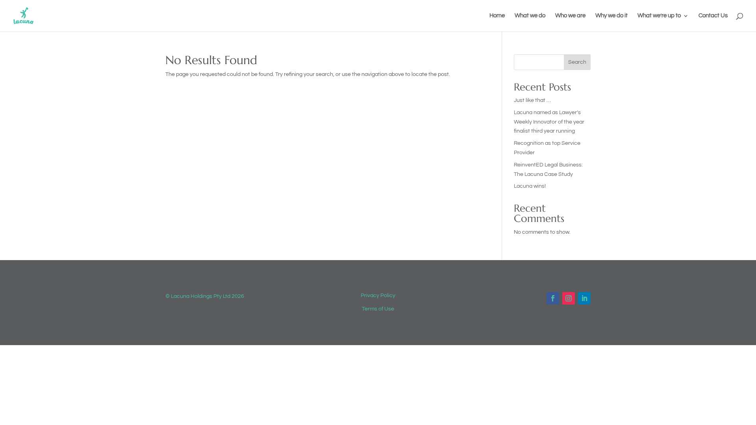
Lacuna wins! (530, 186)
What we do (530, 15)
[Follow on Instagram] (568, 298)
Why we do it (611, 15)
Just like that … (532, 100)
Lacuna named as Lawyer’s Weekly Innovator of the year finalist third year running (549, 122)
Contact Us (713, 15)
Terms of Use (378, 309)
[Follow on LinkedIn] (584, 298)
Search (577, 62)
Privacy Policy (378, 295)
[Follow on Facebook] (553, 298)
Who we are (570, 15)
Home (497, 15)
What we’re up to (659, 15)
